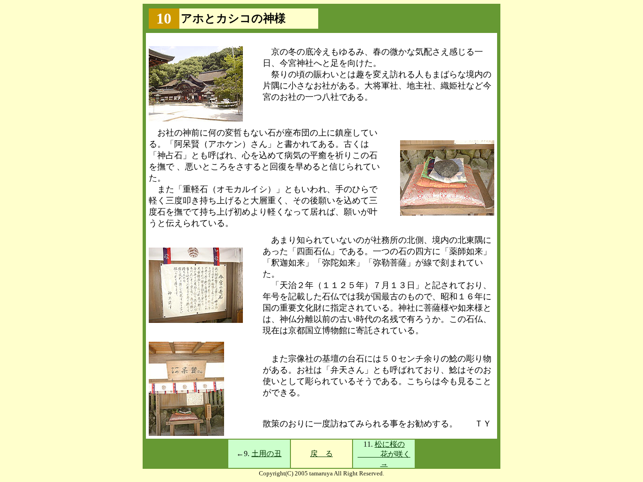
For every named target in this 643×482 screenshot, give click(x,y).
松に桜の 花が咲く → (384, 453)
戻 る (321, 454)
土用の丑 (266, 454)
